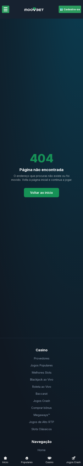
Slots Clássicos (41, 429)
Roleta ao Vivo (41, 386)
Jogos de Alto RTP (41, 422)
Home (41, 450)
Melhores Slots (42, 372)
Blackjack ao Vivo (41, 379)
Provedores (41, 358)
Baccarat (41, 393)
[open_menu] (5, 9)
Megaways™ (41, 415)
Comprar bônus (41, 408)
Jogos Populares (41, 365)
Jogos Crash (41, 401)
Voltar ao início (41, 193)
